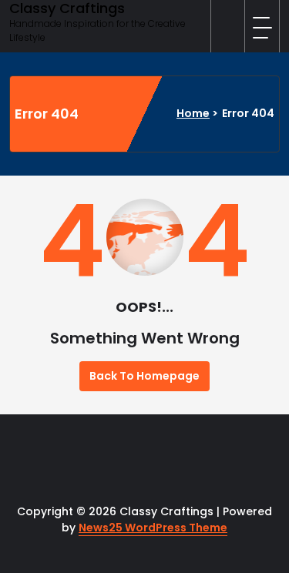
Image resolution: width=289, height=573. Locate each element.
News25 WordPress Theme (153, 527)
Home (193, 113)
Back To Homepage (144, 376)
